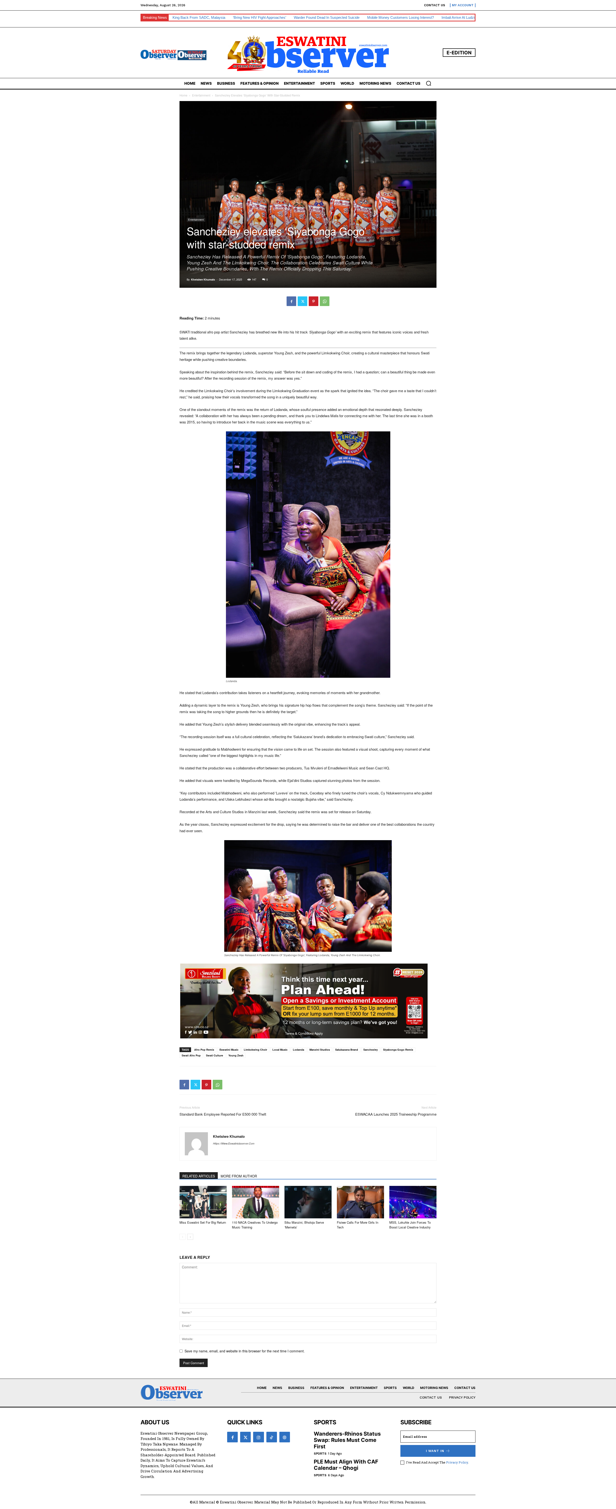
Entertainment (201, 95)
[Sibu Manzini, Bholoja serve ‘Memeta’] (308, 1202)
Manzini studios (319, 1049)
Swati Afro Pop (191, 1055)
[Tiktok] (271, 1437)
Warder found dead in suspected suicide (326, 17)
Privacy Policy (457, 1462)
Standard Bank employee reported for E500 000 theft (223, 1114)
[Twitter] (302, 301)
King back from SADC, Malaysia (199, 17)
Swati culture (214, 1055)
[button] (428, 83)
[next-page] (190, 1237)
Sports (320, 1453)
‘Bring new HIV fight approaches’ (259, 17)
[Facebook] (291, 301)
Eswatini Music (228, 1049)
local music (280, 1049)
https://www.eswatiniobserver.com (233, 1143)
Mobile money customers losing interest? (400, 17)
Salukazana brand (346, 1049)
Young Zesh (236, 1055)
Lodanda (298, 1049)
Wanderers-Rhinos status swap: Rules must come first (347, 1440)
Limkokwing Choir (255, 1049)
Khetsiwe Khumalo (203, 279)
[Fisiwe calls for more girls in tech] (360, 1202)
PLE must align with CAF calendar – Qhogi (346, 1464)
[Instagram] (258, 1437)
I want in (435, 1451)
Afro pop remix (204, 1049)
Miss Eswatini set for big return (203, 1222)
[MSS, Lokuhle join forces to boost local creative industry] (412, 1202)
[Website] (284, 1437)
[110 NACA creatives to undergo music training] (255, 1202)
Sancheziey (370, 1049)
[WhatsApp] (324, 301)
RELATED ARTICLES (198, 1176)
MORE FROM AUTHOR (239, 1176)
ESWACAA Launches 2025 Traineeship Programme (395, 1114)
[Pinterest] (313, 301)
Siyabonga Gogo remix (398, 1049)
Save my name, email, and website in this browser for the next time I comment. (245, 1351)
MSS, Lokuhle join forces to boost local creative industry (410, 1224)
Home (183, 95)
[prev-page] (183, 1237)
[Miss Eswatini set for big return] (203, 1202)
